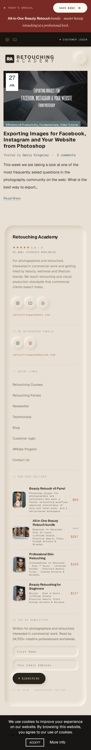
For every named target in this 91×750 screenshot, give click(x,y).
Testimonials (22, 417)
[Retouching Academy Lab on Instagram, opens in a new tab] (18, 343)
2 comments (66, 155)
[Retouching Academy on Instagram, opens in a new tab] (7, 39)
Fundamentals (48, 125)
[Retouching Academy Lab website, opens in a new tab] (30, 343)
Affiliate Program (25, 449)
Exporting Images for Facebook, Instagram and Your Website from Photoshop (45, 139)
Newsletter (21, 406)
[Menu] (81, 59)
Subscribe (31, 678)
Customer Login (75, 39)
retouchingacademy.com (31, 314)
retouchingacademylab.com (34, 354)
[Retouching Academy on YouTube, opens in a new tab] (14, 39)
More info (57, 742)
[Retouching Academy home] (30, 59)
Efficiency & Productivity (22, 125)
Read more (12, 198)
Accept (35, 742)
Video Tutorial (69, 125)
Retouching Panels (27, 395)
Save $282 (70, 8)
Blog (16, 427)
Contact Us (21, 460)
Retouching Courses (28, 384)
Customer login (24, 438)
